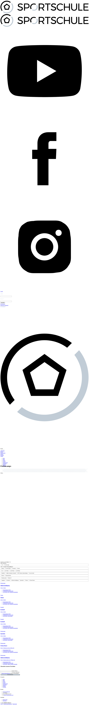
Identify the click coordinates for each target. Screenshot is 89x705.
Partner (4, 464)
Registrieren (2, 304)
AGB (1, 703)
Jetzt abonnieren (10, 674)
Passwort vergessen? (4, 305)
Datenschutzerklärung (6, 673)
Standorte (5, 463)
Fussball (2, 455)
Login (1, 291)
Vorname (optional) (15, 672)
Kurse (4, 460)
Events (4, 461)
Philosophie (5, 699)
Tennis (1, 456)
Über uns (4, 700)
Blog (4, 459)
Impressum (15, 703)
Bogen (1, 451)
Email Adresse (14, 670)
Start (4, 458)
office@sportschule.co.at (8, 695)
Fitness (1, 454)
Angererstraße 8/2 (6, 691)
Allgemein (2, 450)
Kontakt (4, 687)
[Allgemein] (44, 377)
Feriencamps (2, 453)
